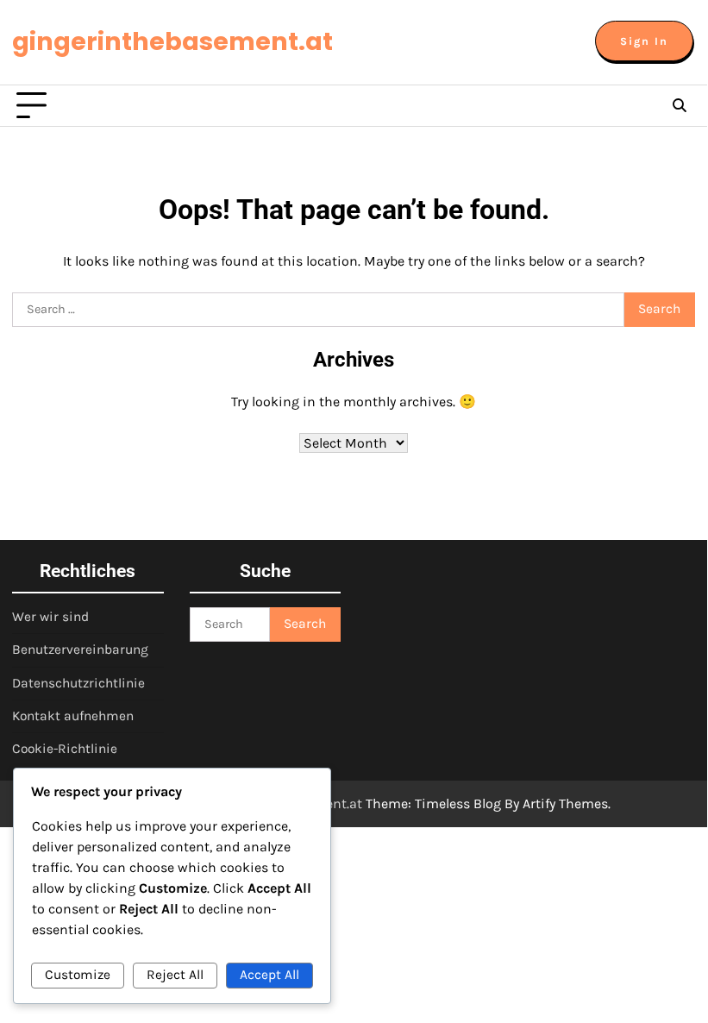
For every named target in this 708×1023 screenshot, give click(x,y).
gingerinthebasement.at (172, 41)
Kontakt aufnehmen (73, 716)
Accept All (269, 974)
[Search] (679, 106)
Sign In (644, 41)
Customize (77, 974)
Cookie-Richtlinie (64, 748)
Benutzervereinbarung (80, 649)
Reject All (175, 974)
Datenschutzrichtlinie (78, 683)
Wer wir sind (50, 616)
